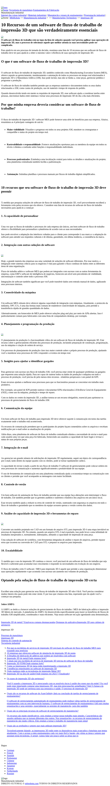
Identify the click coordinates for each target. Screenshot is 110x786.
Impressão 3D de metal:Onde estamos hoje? (26, 658)
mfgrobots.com (32, 783)
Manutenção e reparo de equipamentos (65, 15)
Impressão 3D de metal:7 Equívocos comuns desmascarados (28, 622)
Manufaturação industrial (35, 18)
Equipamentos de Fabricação (46, 10)
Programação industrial (94, 15)
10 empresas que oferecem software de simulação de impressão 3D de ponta (41, 653)
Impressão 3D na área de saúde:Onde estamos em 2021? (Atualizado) (38, 674)
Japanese (11, 766)
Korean (10, 768)
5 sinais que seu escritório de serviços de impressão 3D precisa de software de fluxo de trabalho (50, 661)
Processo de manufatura (12, 635)
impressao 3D (87, 18)
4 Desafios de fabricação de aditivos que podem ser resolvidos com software (41, 655)
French (10, 753)
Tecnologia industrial (10, 643)
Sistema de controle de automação (16, 640)
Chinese (10, 760)
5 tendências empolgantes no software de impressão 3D (32, 668)
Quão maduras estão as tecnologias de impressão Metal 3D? (34, 671)
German (10, 750)
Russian (10, 773)
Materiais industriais (37, 15)
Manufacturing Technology (64, 18)
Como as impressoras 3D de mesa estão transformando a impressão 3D (39, 666)
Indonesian (12, 763)
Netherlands (12, 771)
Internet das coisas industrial (13, 15)
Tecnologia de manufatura (21, 10)
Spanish (10, 755)
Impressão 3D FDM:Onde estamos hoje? (25, 663)
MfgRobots (15, 18)
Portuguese (12, 758)
